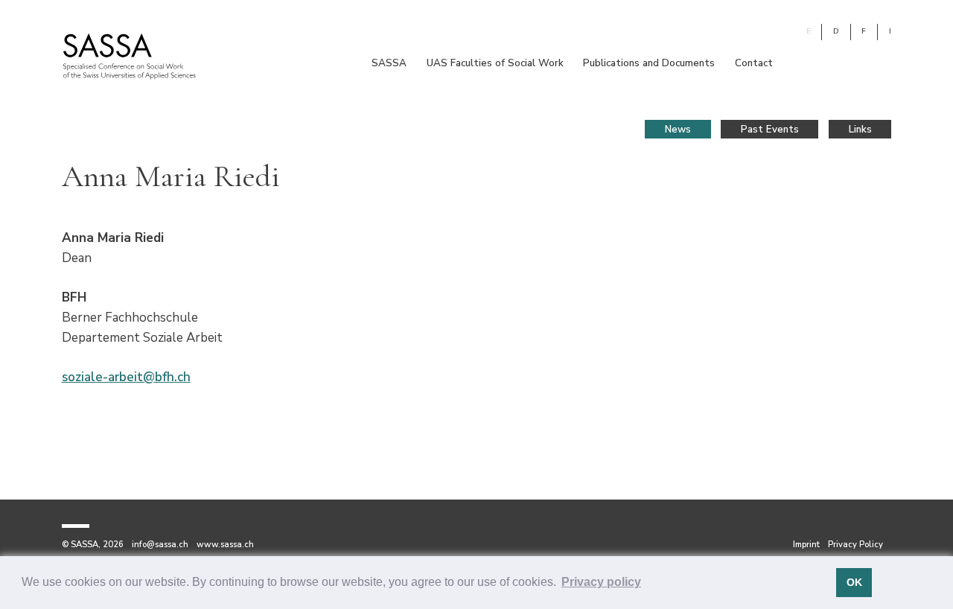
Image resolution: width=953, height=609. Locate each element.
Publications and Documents (649, 63)
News (678, 129)
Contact (754, 63)
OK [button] (854, 582)
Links (860, 129)
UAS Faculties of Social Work (495, 63)
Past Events (770, 129)
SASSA (389, 63)
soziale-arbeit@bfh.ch (126, 377)
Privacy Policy (855, 544)
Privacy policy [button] (601, 581)
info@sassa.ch (160, 544)
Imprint (806, 544)
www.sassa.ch (225, 544)
